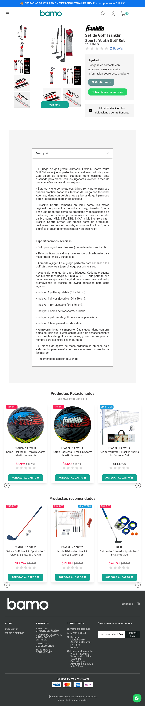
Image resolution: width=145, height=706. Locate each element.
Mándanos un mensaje (108, 92)
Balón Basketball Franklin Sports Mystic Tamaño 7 (72, 453)
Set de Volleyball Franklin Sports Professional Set (119, 453)
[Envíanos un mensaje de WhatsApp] (137, 698)
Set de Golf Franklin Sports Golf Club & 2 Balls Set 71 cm (25, 553)
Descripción (42, 153)
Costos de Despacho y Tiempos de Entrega (49, 637)
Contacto (11, 629)
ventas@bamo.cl (80, 629)
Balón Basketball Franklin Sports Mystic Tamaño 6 (25, 453)
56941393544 (78, 633)
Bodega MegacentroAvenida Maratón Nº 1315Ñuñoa (80, 642)
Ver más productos (71, 399)
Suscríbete (133, 634)
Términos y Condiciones (44, 651)
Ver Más (54, 104)
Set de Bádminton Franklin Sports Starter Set (72, 553)
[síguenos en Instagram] (138, 604)
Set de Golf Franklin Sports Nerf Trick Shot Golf (119, 553)
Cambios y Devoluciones (45, 644)
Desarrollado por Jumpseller (72, 700)
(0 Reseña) (116, 48)
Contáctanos (102, 82)
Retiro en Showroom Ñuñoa (47, 629)
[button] (25, 477)
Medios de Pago (15, 633)
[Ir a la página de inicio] (51, 13)
